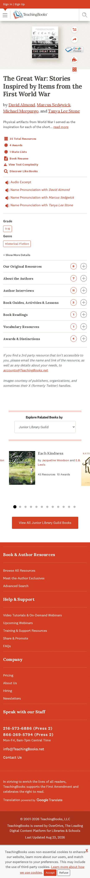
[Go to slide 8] (53, 507)
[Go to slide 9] (58, 507)
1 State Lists (18, 152)
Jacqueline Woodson (55, 460)
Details (16, 255)
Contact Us (12, 757)
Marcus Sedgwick (53, 104)
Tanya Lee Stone (64, 111)
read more (60, 127)
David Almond (22, 104)
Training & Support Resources (25, 630)
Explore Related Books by (44, 417)
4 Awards (16, 145)
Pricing (8, 675)
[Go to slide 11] (69, 507)
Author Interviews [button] (39, 290)
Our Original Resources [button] (39, 266)
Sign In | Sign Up (14, 4)
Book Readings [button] (38, 315)
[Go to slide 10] (64, 507)
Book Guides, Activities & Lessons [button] (39, 302)
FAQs (7, 646)
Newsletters (12, 698)
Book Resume (18, 159)
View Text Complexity (23, 165)
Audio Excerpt (20, 182)
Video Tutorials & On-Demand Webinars (32, 615)
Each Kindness (50, 453)
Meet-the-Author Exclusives (24, 578)
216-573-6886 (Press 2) (28, 728)
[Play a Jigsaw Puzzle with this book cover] (74, 59)
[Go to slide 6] (42, 507)
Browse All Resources (19, 570)
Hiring (7, 691)
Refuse (63, 872)
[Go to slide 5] (36, 507)
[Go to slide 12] (74, 507)
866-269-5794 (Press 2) (28, 734)
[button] (5, 15)
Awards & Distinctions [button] (39, 339)
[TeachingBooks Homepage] (29, 15)
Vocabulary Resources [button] (38, 327)
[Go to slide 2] (20, 507)
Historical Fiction (17, 244)
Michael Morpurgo (21, 111)
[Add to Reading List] (74, 29)
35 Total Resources (22, 139)
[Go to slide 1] (15, 507)
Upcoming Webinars (18, 623)
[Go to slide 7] (47, 507)
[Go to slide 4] (31, 507)
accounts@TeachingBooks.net (25, 370)
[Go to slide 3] (25, 507)
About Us (10, 683)
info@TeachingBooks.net (23, 749)
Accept (50, 872)
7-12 (7, 229)
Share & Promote (15, 638)
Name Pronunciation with (39, 190)
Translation (12, 800)
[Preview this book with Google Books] (74, 49)
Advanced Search (15, 586)
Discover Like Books (23, 171)
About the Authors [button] (38, 278)
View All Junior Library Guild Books (45, 523)
